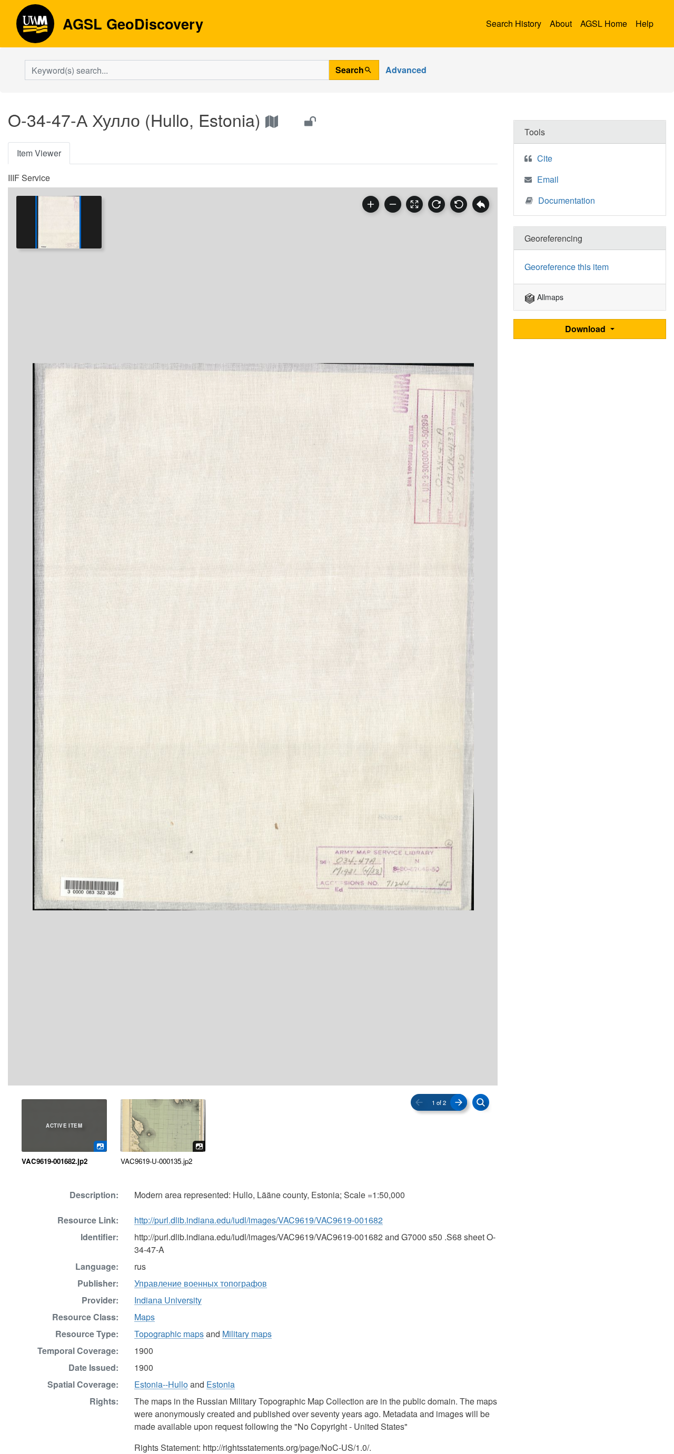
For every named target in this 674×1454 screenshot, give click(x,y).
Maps (144, 1317)
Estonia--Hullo (161, 1384)
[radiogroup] (253, 1132)
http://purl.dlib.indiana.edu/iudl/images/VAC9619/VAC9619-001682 (258, 1220)
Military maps (247, 1334)
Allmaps (549, 297)
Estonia (220, 1384)
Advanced (406, 70)
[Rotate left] (458, 204)
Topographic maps (169, 1334)
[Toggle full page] (414, 204)
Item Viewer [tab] (39, 153)
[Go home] (480, 204)
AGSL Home (603, 23)
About (561, 23)
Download (586, 329)
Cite (544, 158)
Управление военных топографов (200, 1283)
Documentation (566, 200)
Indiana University (168, 1300)
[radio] (64, 1133)
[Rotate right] (436, 204)
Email (548, 179)
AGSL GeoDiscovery (35, 27)
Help (644, 23)
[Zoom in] (370, 204)
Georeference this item (566, 267)
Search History (513, 23)
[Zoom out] (392, 204)
